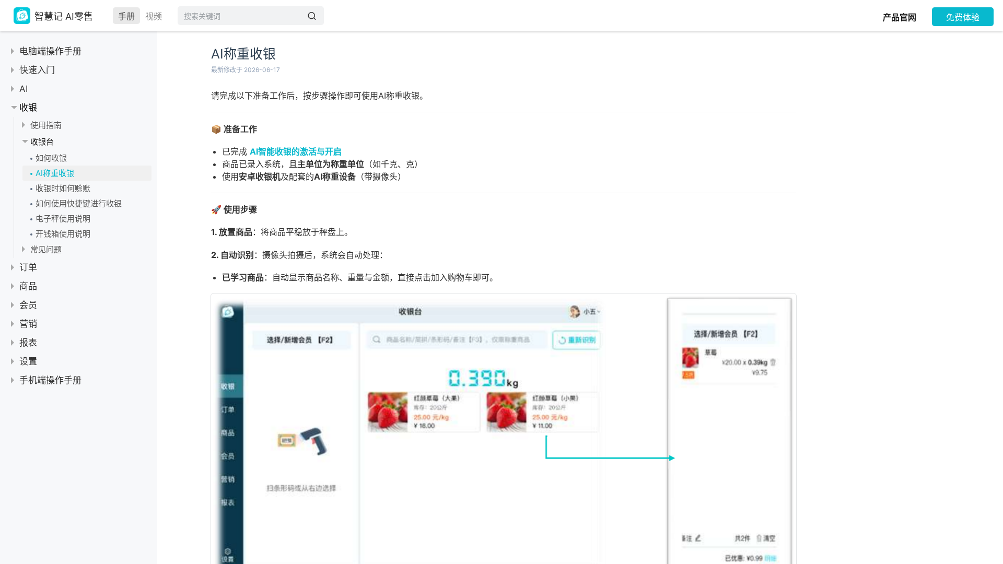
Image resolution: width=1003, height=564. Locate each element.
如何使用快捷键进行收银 (79, 203)
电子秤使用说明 (63, 219)
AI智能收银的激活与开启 (296, 151)
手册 (126, 16)
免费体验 (962, 17)
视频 (153, 16)
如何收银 (51, 158)
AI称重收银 (55, 173)
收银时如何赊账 (63, 188)
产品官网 (899, 17)
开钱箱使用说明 (63, 234)
